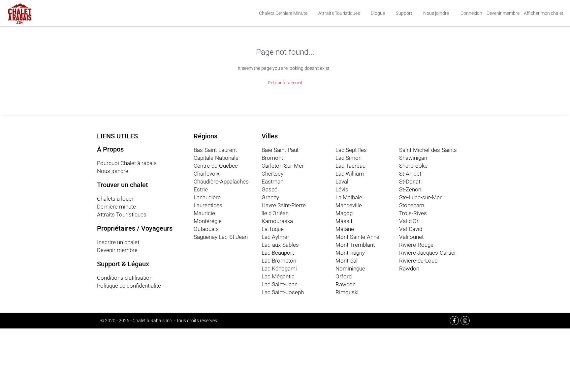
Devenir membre (503, 13)
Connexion (471, 13)
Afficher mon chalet (543, 13)
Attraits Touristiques (339, 13)
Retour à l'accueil (285, 82)
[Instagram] (465, 320)
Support (404, 13)
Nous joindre (436, 13)
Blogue (378, 13)
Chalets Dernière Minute (283, 13)
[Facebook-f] (454, 320)
